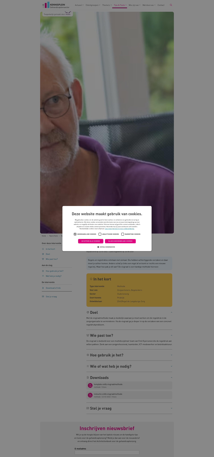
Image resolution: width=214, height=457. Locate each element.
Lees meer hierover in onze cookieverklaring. (119, 229)
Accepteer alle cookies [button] (90, 241)
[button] (107, 247)
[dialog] (107, 228)
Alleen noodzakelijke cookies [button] (120, 241)
